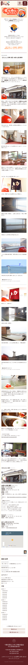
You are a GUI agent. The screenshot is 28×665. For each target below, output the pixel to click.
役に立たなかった (14, 632)
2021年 (2, 589)
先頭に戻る (14, 640)
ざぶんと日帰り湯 (6, 577)
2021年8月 (4, 592)
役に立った (14, 629)
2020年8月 (4, 607)
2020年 (2, 599)
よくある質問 (15, 656)
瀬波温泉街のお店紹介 (6, 579)
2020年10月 (5, 603)
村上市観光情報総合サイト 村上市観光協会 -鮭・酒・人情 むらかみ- (5, 3)
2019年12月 (5, 614)
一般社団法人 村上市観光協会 (14, 645)
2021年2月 (4, 597)
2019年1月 (4, 619)
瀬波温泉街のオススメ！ (7, 581)
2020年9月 (4, 605)
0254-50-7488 (9, 488)
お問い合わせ (22, 656)
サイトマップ (12, 658)
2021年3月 (4, 596)
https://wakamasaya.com (11, 527)
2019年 (2, 612)
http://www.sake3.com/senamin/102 (9, 437)
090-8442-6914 (9, 523)
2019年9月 (4, 616)
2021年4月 (4, 594)
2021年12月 (5, 590)
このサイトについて (6, 656)
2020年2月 (4, 610)
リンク (17, 658)
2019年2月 (4, 617)
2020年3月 (4, 608)
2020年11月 (4, 601)
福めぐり (4, 583)
